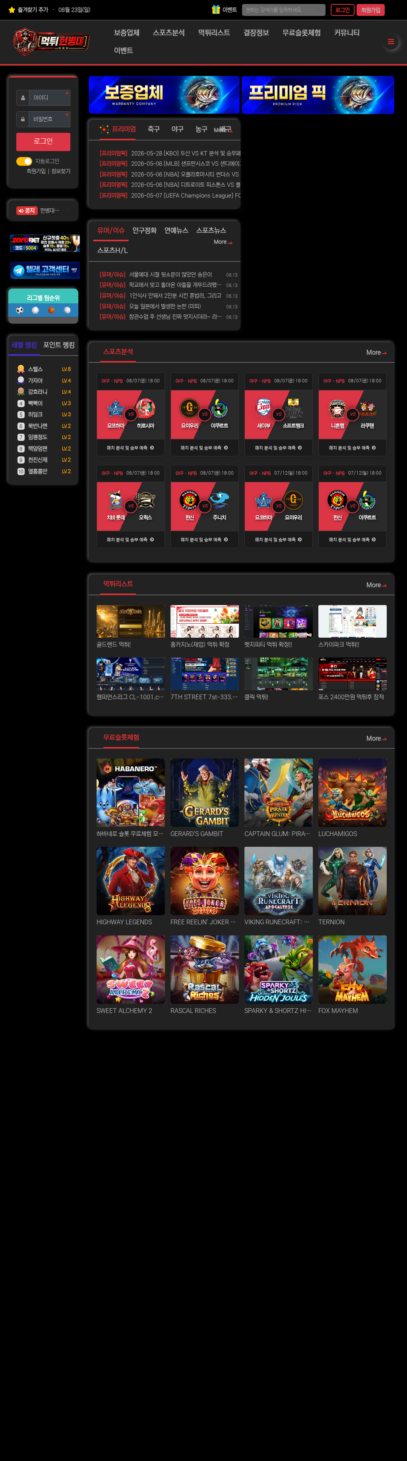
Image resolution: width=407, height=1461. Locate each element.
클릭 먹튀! (256, 697)
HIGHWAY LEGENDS (124, 922)
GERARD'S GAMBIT (197, 833)
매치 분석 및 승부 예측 (128, 447)
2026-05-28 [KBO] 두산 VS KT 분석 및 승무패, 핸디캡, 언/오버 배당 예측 (200, 153)
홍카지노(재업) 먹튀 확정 (200, 644)
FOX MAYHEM (338, 1010)
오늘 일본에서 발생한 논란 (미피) (150, 306)
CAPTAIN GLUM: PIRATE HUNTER (278, 833)
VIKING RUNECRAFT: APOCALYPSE (278, 922)
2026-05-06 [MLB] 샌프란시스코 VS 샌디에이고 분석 (177, 164)
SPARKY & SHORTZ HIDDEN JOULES (278, 1010)
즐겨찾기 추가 (32, 10)
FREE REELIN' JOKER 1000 (205, 922)
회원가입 (370, 10)
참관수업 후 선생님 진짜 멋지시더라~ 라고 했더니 (162, 317)
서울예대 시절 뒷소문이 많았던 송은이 (156, 275)
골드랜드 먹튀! (114, 644)
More (220, 130)
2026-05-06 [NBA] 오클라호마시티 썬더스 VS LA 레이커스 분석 (189, 174)
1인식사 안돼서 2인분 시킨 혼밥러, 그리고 (160, 296)
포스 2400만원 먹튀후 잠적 (351, 697)
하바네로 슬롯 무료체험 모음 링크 (131, 833)
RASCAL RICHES (193, 1010)
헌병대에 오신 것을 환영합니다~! (50, 211)
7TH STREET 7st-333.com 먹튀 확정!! (205, 697)
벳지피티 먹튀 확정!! (268, 644)
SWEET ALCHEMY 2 (124, 1010)
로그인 (342, 10)
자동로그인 (47, 161)
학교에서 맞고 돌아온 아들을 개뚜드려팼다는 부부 (162, 285)
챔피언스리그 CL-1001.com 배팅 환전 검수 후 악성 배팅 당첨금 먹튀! (131, 697)
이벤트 (229, 10)
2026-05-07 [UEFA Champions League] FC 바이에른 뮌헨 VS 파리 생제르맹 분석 (206, 195)
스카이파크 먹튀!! (338, 644)
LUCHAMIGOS (337, 833)
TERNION (331, 922)
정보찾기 (60, 171)
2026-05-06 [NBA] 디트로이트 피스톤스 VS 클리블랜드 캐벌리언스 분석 (198, 185)
